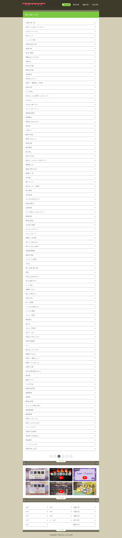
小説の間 (66, 4)
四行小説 (28, 15)
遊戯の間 (85, 4)
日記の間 (95, 4)
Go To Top (61, 461)
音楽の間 (76, 4)
